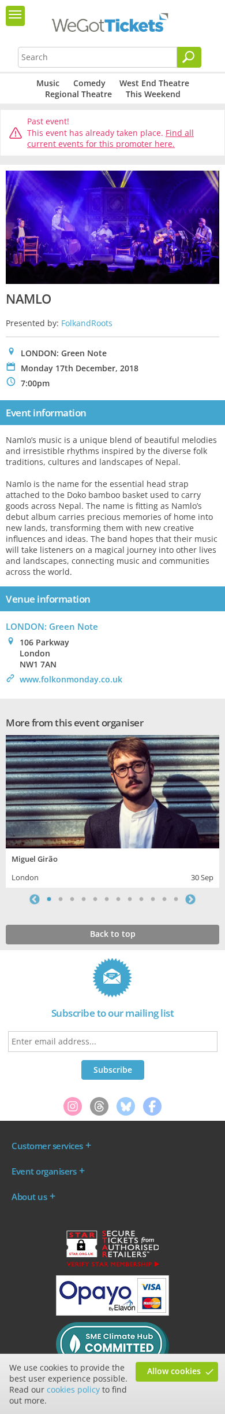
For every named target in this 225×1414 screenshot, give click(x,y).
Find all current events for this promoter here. (110, 138)
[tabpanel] (112, 810)
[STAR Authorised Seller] (112, 1266)
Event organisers (44, 1171)
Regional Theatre (78, 93)
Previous (34, 899)
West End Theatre (154, 82)
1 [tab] (49, 899)
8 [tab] (130, 899)
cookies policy (73, 1389)
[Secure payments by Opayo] (112, 1313)
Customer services (47, 1145)
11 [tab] (164, 899)
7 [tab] (118, 899)
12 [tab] (176, 899)
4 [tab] (84, 899)
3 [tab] (72, 899)
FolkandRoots (86, 322)
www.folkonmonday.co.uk (71, 679)
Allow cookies (174, 1370)
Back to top (113, 933)
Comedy (89, 82)
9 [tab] (141, 899)
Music (47, 82)
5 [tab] (95, 899)
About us (29, 1196)
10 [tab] (153, 899)
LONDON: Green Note (52, 626)
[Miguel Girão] (112, 790)
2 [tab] (60, 899)
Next (190, 899)
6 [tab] (107, 899)
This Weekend (153, 93)
